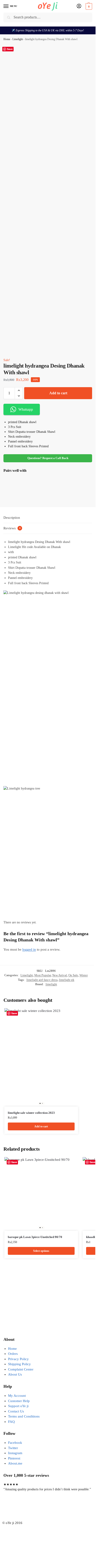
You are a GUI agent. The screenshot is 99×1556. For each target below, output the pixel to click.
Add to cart (58, 393)
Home (6, 39)
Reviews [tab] (11, 528)
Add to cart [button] (41, 1126)
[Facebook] (9, 1507)
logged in (29, 949)
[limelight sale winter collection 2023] (41, 1057)
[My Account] (79, 6)
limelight (51, 984)
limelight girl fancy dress (42, 979)
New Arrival (59, 975)
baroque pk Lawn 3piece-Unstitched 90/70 (35, 1237)
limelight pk (66, 979)
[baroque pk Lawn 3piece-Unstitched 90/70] (41, 1194)
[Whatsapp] (34, 1507)
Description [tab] (11, 517)
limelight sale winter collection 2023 (31, 1112)
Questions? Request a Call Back (47, 458)
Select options (41, 496)
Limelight (17, 39)
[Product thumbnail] (16, 488)
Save (10, 49)
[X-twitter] (21, 1507)
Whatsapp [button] (25, 409)
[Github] (46, 1507)
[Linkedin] (59, 1507)
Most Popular (42, 975)
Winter (83, 975)
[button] (88, 6)
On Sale (73, 975)
